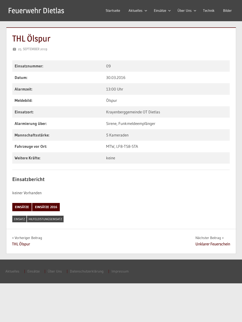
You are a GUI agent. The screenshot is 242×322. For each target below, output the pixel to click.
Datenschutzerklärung (87, 271)
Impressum (120, 271)
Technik (209, 10)
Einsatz (19, 219)
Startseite (113, 10)
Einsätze (160, 10)
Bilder (227, 10)
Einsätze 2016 (46, 207)
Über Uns (184, 10)
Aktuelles (136, 10)
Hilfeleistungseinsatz (45, 219)
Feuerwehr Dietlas (36, 10)
